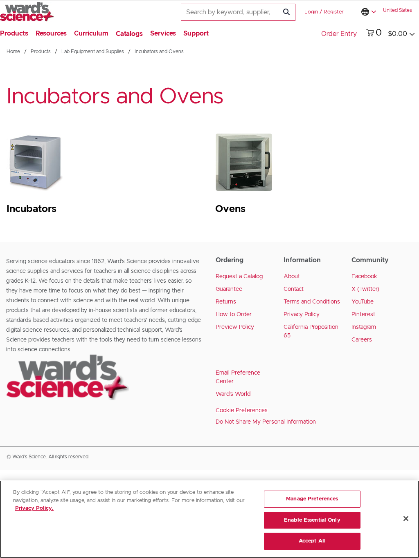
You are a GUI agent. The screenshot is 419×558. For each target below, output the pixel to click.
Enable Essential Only (312, 520)
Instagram (363, 327)
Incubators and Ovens (159, 51)
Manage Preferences (312, 499)
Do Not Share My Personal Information (266, 422)
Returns (226, 302)
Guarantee (229, 289)
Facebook (364, 276)
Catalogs (129, 34)
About (292, 276)
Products (41, 51)
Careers (361, 340)
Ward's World (233, 394)
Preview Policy (235, 327)
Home (13, 51)
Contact (294, 289)
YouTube (362, 302)
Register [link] (334, 12)
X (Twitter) (365, 289)
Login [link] (311, 12)
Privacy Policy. (34, 508)
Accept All (312, 541)
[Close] (406, 519)
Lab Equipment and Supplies (92, 51)
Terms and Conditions (312, 302)
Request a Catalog (239, 276)
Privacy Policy (302, 314)
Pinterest (363, 314)
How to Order (234, 314)
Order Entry (339, 34)
